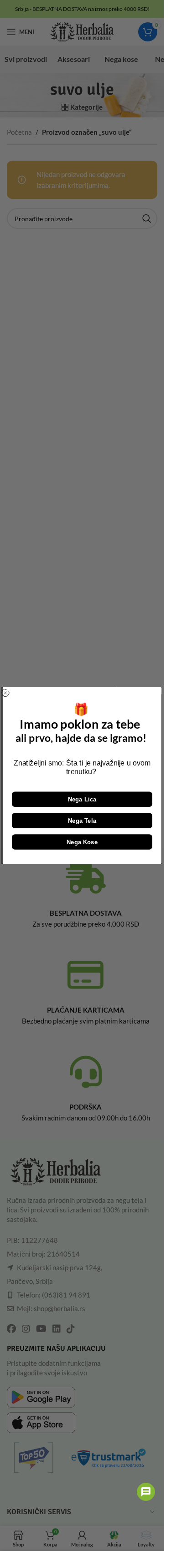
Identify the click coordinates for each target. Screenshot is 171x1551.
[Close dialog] (5, 692)
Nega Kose (82, 841)
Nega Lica (82, 799)
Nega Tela (82, 820)
